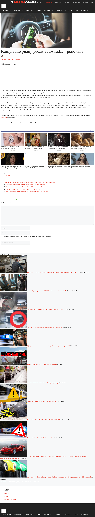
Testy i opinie (76, 2)
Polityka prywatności (9, 499)
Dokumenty (47, 10)
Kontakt (5, 496)
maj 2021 (7, 128)
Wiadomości (48, 2)
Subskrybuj (28, 200)
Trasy (76, 10)
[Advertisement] (47, 78)
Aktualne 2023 (7, 10)
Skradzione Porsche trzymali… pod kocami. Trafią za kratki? (23, 187)
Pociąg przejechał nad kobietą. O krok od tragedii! (42, 401)
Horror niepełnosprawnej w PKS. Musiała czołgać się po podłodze (25, 184)
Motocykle (29, 10)
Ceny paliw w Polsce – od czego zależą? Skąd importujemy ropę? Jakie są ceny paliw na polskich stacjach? (59, 477)
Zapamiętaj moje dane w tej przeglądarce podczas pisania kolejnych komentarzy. (27, 236)
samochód (4, 117)
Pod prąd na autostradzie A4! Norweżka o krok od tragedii (22, 189)
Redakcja (6, 493)
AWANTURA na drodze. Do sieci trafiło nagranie (42, 364)
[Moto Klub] (23, 2)
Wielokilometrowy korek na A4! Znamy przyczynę (42, 383)
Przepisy (86, 2)
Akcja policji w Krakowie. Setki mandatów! (40, 438)
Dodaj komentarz (7, 200)
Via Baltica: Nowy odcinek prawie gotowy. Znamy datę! (44, 419)
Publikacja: (8, 64)
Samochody (58, 2)
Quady (39, 10)
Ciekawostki (85, 10)
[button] (92, 2)
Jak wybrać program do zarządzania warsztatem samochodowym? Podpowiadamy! (30, 182)
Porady (67, 2)
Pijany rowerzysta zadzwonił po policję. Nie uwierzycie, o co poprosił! (26, 191)
